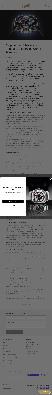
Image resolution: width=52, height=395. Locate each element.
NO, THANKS (13, 205)
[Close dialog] (50, 178)
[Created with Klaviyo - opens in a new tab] (26, 217)
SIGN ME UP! (13, 201)
